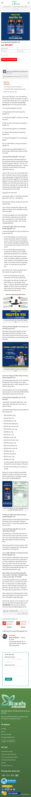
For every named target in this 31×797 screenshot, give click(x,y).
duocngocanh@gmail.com (8, 737)
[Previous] (2, 625)
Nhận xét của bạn (10, 665)
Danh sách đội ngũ (6, 734)
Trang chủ (6, 6)
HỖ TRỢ (4, 747)
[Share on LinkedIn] (27, 76)
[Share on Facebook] (23, 76)
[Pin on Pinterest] (25, 76)
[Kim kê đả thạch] (18, 623)
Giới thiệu (3, 728)
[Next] (28, 625)
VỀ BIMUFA (5, 724)
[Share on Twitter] (21, 76)
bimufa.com (26, 794)
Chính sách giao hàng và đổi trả (9, 757)
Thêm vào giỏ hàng (9, 59)
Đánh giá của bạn (10, 657)
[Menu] (2, 3)
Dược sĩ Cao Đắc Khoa (13, 71)
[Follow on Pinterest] (11, 789)
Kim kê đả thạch (23, 622)
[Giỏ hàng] (28, 3)
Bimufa (17, 100)
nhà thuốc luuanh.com (7, 765)
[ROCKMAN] (4, 623)
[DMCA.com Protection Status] (6, 786)
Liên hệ (3, 731)
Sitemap (3, 762)
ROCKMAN (10, 622)
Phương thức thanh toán (10, 771)
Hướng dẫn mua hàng (7, 751)
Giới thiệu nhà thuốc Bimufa (8, 760)
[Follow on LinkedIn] (14, 789)
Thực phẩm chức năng (20, 6)
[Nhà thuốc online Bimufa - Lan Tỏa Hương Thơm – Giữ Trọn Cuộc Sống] (16, 2)
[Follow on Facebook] (2, 789)
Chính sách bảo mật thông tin (8, 754)
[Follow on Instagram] (5, 789)
